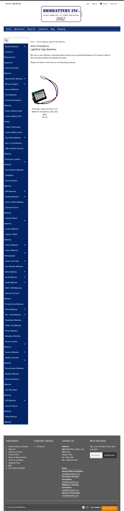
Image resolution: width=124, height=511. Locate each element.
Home (8, 29)
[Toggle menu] (24, 46)
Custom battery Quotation (18, 446)
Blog (53, 29)
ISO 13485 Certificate (16, 468)
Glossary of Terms (15, 452)
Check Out (113, 4)
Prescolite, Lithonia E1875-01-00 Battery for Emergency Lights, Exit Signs (45, 112)
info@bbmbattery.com (70, 482)
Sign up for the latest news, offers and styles (103, 447)
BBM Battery (22, 507)
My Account (19, 29)
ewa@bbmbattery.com (70, 490)
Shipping (61, 29)
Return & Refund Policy (17, 457)
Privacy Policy (13, 454)
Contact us (40, 446)
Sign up (94, 4)
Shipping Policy (14, 463)
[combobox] (18, 40)
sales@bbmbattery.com (71, 474)
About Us (31, 29)
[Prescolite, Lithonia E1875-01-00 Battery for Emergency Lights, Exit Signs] (45, 89)
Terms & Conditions (15, 460)
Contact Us (43, 29)
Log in (88, 4)
